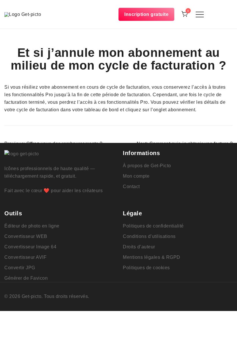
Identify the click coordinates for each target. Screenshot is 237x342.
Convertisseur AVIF (25, 257)
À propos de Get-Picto (147, 165)
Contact (131, 186)
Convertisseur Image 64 (30, 246)
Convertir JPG (19, 267)
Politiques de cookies (146, 267)
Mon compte (136, 176)
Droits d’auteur (139, 246)
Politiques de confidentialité (153, 225)
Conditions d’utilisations (149, 236)
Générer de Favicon (26, 278)
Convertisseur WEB (25, 236)
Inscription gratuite (146, 14)
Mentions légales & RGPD (151, 257)
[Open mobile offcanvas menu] (200, 14)
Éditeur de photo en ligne (32, 225)
